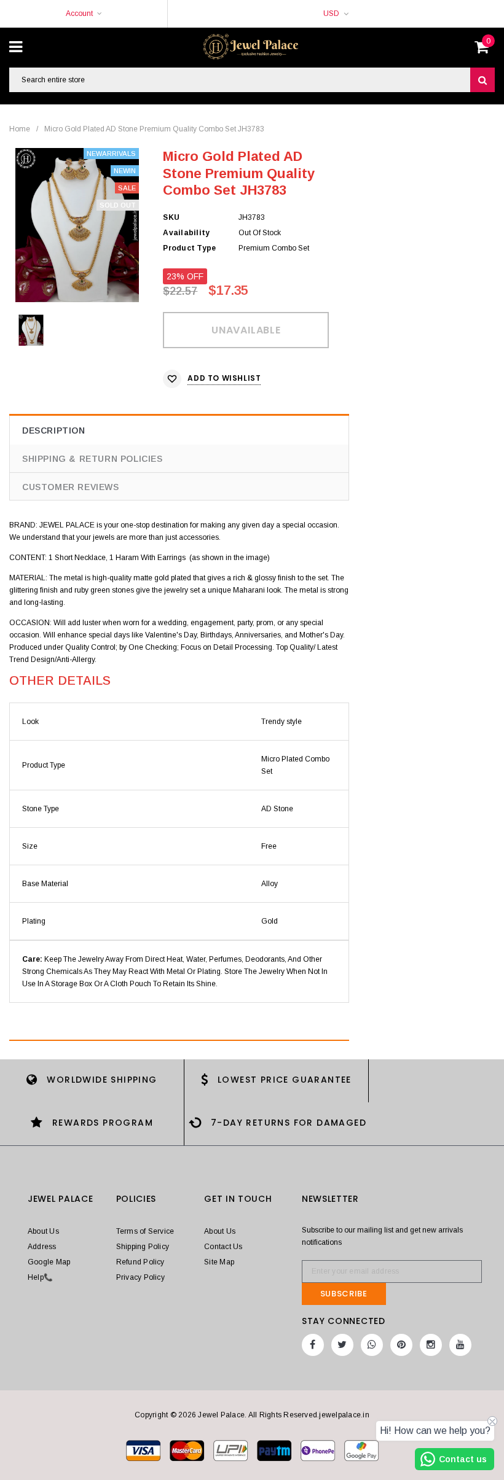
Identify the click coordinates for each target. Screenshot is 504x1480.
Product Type (189, 248)
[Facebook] (313, 1345)
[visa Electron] (188, 1450)
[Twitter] (342, 1345)
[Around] (361, 1450)
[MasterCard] (231, 1450)
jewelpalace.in (344, 1415)
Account (79, 13)
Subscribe (344, 1293)
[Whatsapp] (372, 1345)
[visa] (144, 1450)
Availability (186, 232)
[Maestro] (275, 1450)
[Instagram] (431, 1345)
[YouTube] (460, 1345)
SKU (171, 217)
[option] (77, 225)
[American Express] (318, 1450)
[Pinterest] (401, 1345)
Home (19, 129)
